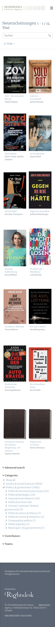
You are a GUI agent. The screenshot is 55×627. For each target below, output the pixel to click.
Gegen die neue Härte (39, 211)
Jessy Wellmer (11, 274)
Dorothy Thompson (14, 214)
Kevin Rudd (35, 390)
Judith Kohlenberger (39, 214)
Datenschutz (44, 605)
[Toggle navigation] (51, 8)
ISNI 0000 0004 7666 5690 (18, 615)
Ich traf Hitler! (11, 211)
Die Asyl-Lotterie (38, 326)
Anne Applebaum (13, 390)
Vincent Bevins (11, 329)
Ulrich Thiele (10, 156)
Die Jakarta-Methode (14, 326)
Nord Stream (10, 153)
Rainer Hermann (37, 447)
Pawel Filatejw (11, 102)
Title (9, 43)
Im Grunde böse (37, 153)
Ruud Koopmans (37, 329)
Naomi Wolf (35, 156)
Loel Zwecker (36, 274)
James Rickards (37, 102)
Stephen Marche (12, 453)
